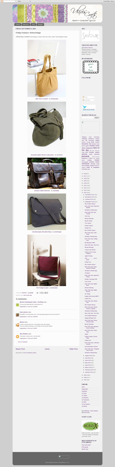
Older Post (73, 349)
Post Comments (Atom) (29, 352)
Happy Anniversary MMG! (92, 296)
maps (83, 152)
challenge (84, 138)
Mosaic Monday (89, 218)
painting (84, 154)
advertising (96, 137)
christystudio (54, 99)
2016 (85, 178)
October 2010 (89, 199)
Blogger (67, 462)
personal (85, 156)
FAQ (33, 24)
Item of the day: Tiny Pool (92, 245)
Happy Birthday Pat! (90, 318)
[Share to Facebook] (45, 293)
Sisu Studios (24, 333)
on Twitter (84, 395)
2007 (85, 380)
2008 (85, 377)
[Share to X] (44, 293)
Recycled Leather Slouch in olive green (42, 155)
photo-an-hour (95, 156)
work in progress (93, 167)
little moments (95, 150)
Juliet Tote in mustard (41, 99)
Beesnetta (54, 288)
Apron (86, 334)
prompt (97, 158)
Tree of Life (88, 281)
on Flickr (84, 393)
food (98, 144)
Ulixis (83, 387)
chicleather (56, 190)
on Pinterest (85, 397)
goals (87, 145)
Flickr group (85, 447)
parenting (96, 154)
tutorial (83, 165)
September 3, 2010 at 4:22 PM (28, 338)
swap (97, 163)
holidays (92, 145)
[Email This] (40, 293)
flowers (94, 144)
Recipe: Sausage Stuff (91, 279)
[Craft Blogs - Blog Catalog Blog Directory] (90, 412)
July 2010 (88, 358)
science (91, 162)
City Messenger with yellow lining (41, 232)
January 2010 (89, 372)
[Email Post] (37, 292)
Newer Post (20, 349)
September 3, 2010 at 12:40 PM (28, 316)
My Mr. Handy (88, 221)
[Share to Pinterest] (47, 293)
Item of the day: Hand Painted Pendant (90, 267)
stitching (93, 163)
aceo (90, 137)
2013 (85, 185)
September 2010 (90, 201)
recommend (85, 162)
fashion (97, 142)
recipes (97, 160)
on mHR (84, 402)
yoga (88, 169)
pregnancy (85, 158)
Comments (87, 100)
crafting (97, 140)
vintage (92, 165)
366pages (84, 137)
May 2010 (88, 362)
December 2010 (90, 194)
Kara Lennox (24, 312)
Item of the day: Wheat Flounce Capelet (91, 307)
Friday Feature (89, 225)
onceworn (60, 155)
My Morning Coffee (90, 242)
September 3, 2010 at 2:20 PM (28, 328)
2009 (85, 375)
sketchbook (85, 163)
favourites (85, 144)
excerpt (88, 142)
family (92, 142)
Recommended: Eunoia (91, 346)
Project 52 (92, 158)
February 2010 (89, 369)
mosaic (91, 152)
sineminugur (57, 232)
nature (97, 152)
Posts (85, 97)
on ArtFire (84, 406)
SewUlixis (84, 391)
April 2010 (88, 365)
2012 (85, 188)
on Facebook (85, 400)
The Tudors (88, 223)
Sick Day (87, 216)
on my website (86, 404)
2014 (85, 183)
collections (91, 138)
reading (89, 160)
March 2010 (88, 367)
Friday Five (88, 228)
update (87, 165)
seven (97, 162)
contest (97, 138)
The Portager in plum (42, 288)
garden (83, 145)
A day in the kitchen (90, 249)
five (90, 144)
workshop (84, 169)
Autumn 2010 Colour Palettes (90, 252)
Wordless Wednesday (91, 210)
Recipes (40, 24)
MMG (86, 152)
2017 (85, 176)
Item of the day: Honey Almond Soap (91, 321)
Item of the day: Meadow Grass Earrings (91, 327)
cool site (84, 140)
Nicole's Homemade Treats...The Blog (31, 302)
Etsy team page (86, 445)
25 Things (87, 294)
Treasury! (87, 273)
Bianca (22, 322)
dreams (84, 142)
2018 (85, 173)
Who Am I (26, 24)
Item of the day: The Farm (92, 313)
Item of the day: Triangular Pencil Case (92, 349)
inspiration (89, 148)
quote (83, 160)
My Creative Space (90, 203)
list (90, 150)
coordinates (91, 140)
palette (90, 154)
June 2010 (88, 360)
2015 (85, 180)
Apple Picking (88, 256)
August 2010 (89, 355)
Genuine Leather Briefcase (42, 190)
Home (18, 24)
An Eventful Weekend (91, 315)
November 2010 (89, 197)
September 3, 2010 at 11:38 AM (28, 306)
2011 (85, 190)
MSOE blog (85, 449)
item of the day (28, 295)
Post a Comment (22, 342)
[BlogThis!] (42, 293)
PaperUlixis (85, 389)
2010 (85, 192)
